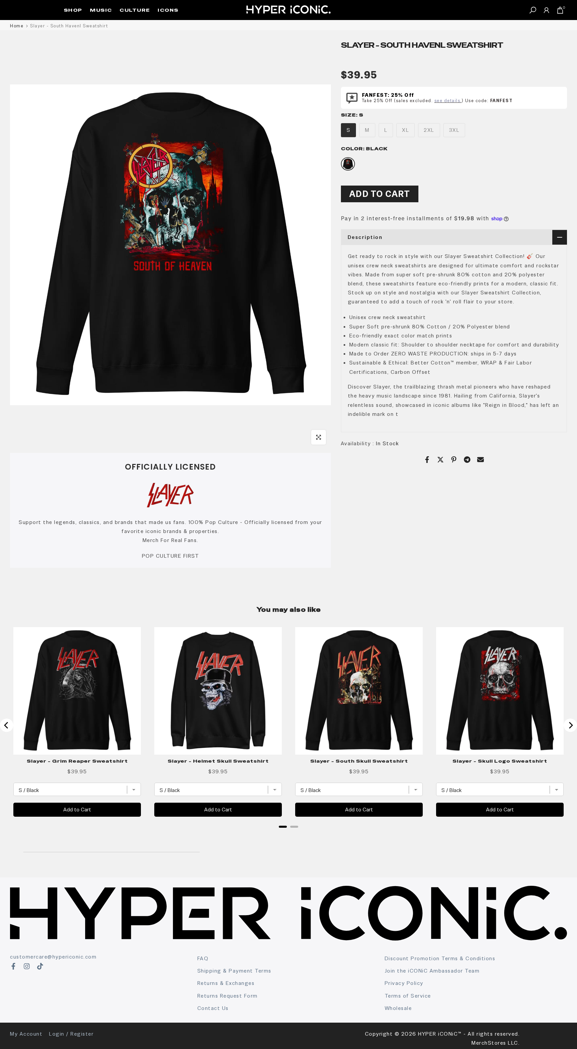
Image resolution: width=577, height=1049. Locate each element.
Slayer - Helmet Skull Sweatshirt (218, 761)
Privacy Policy (404, 983)
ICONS (168, 10)
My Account (26, 1033)
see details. (448, 100)
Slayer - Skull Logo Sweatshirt (499, 761)
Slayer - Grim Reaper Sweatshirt (77, 761)
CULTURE (135, 10)
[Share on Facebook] (427, 460)
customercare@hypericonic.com (53, 956)
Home (16, 26)
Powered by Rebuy (288, 835)
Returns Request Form (227, 995)
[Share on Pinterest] (453, 460)
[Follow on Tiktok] (40, 966)
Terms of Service (408, 995)
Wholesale (398, 1008)
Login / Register (71, 1033)
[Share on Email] (480, 460)
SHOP (73, 10)
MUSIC (101, 10)
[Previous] (6, 725)
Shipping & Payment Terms (234, 970)
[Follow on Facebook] (13, 966)
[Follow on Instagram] (26, 966)
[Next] (570, 725)
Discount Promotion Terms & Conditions (440, 958)
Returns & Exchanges (226, 983)
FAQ (203, 958)
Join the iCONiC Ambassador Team (432, 970)
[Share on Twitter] (440, 460)
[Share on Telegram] (467, 460)
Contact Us (213, 1008)
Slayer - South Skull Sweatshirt (359, 761)
